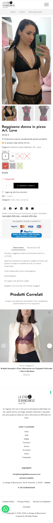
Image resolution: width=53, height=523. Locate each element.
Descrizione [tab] (18, 247)
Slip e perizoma (35, 12)
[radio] (5, 156)
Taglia (4, 151)
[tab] (18, 247)
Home (13, 12)
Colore (5, 161)
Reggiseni (30, 365)
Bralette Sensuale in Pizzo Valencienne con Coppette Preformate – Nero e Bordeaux (26, 370)
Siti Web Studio (31, 516)
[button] (47, 4)
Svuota (5, 172)
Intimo (22, 12)
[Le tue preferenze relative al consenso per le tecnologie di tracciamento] (50, 392)
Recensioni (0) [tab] (33, 247)
